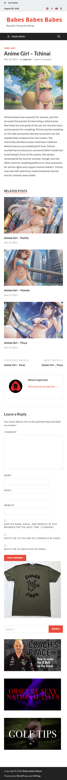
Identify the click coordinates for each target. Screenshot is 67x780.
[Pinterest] (47, 8)
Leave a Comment (42, 59)
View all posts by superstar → (43, 386)
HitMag (36, 775)
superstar (27, 59)
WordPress (22, 775)
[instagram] (52, 8)
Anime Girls (9, 48)
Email (8, 490)
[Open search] (58, 36)
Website (9, 505)
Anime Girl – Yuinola (17, 290)
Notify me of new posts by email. (25, 549)
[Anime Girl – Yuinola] (33, 268)
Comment (11, 432)
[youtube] (56, 8)
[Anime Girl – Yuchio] (33, 216)
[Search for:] (33, 629)
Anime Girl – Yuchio (16, 238)
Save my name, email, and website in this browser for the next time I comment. (30, 526)
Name (8, 475)
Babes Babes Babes (34, 20)
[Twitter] (61, 8)
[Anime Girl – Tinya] (33, 321)
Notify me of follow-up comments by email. (32, 538)
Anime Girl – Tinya (15, 342)
